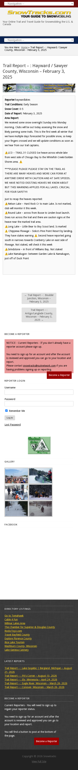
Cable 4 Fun (11, 619)
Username (10, 387)
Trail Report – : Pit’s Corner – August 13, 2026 (31, 675)
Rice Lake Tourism (14, 642)
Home (24, 47)
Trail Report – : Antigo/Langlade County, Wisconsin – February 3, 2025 (39, 314)
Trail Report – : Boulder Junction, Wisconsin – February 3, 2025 (39, 298)
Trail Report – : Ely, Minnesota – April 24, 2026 (31, 679)
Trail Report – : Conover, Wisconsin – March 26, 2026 (34, 687)
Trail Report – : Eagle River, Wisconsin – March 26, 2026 (36, 683)
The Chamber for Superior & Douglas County (30, 627)
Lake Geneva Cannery (17, 649)
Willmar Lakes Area (15, 623)
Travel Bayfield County (17, 634)
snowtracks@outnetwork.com (39, 365)
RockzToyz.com (13, 630)
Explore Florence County (18, 638)
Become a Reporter (59, 375)
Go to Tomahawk (14, 615)
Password (10, 399)
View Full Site (39, 761)
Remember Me (16, 410)
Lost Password (13, 424)
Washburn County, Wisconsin (21, 646)
